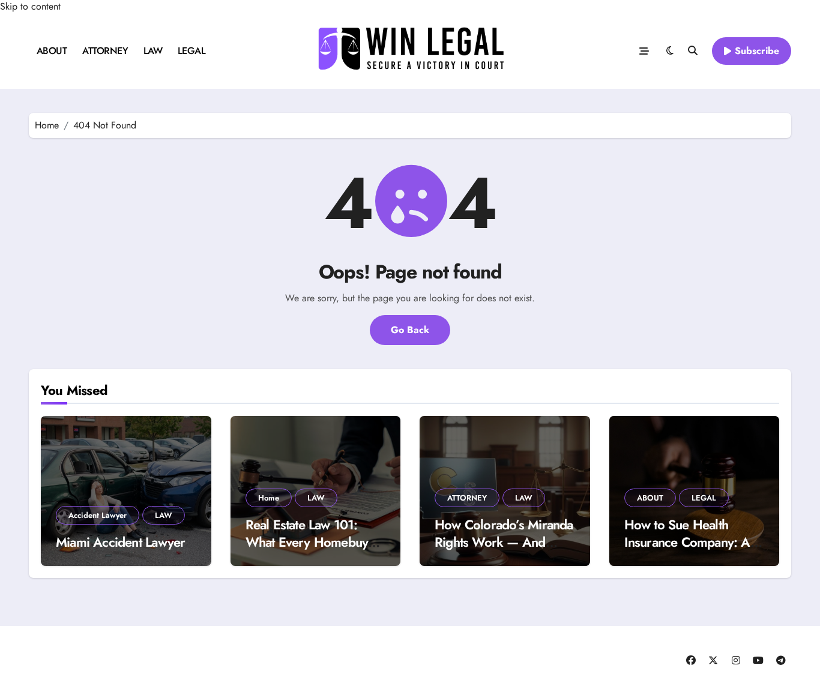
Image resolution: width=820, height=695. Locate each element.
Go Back (410, 330)
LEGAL (192, 51)
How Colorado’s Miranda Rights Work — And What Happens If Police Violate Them (504, 550)
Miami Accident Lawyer (120, 542)
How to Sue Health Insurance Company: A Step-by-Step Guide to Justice (687, 550)
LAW (153, 51)
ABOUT (52, 51)
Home (268, 498)
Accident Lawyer (97, 515)
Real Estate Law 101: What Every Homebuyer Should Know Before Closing (313, 550)
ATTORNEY (105, 51)
